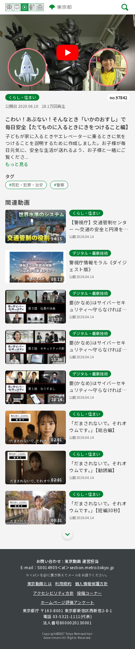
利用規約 (63, 583)
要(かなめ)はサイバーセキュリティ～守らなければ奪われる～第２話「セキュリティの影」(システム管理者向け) (98, 346)
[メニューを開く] (125, 7)
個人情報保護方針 (91, 583)
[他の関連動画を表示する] (67, 534)
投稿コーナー (89, 593)
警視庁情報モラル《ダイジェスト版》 (98, 266)
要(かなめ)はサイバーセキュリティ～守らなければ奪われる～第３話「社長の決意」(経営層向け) (97, 306)
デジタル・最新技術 (90, 253)
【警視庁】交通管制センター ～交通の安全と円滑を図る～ (98, 226)
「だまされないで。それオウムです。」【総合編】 (97, 426)
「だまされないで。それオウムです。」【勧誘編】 (97, 466)
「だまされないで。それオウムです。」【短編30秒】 (97, 507)
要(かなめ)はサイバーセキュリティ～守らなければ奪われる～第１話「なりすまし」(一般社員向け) (97, 387)
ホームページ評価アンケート (67, 602)
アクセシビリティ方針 (53, 593)
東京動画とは (39, 583)
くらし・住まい (22, 97)
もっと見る (16, 164)
